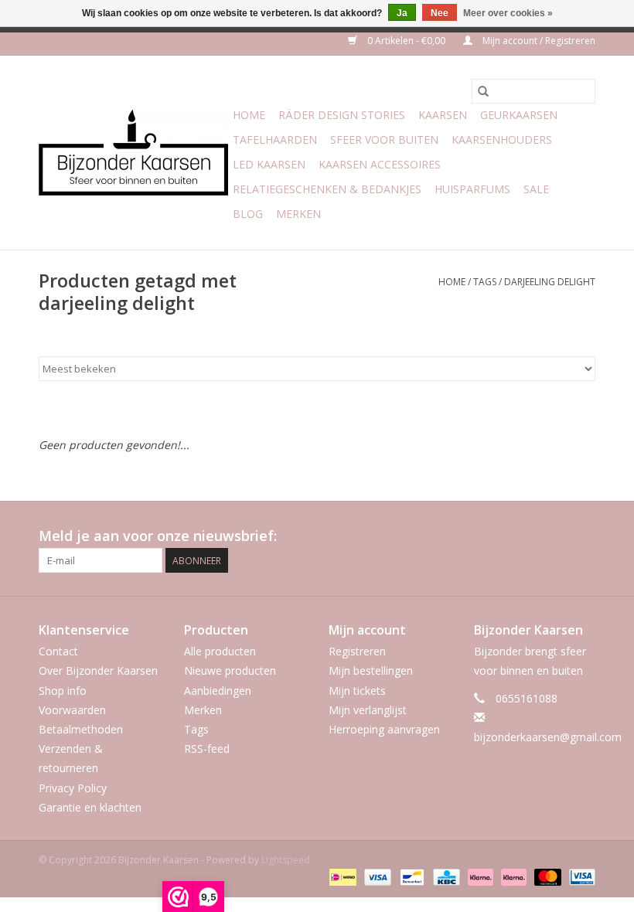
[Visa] (376, 876)
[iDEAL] (341, 876)
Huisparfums (472, 189)
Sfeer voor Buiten (384, 139)
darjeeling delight (549, 281)
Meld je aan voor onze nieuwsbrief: (158, 536)
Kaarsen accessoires (380, 164)
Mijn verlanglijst (368, 710)
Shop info (63, 690)
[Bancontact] (411, 876)
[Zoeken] (483, 91)
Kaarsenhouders (502, 139)
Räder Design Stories (341, 114)
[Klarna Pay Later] (512, 876)
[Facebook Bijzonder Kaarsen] (527, 536)
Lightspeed (285, 859)
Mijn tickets (357, 690)
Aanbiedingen (217, 690)
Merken (298, 213)
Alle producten (220, 651)
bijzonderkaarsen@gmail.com (548, 737)
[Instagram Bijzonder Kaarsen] (583, 536)
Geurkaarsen (518, 114)
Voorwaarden (72, 710)
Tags (484, 281)
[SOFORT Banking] (479, 876)
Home (249, 114)
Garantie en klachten (90, 807)
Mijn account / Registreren (537, 40)
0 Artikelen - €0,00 (406, 40)
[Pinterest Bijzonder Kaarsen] (555, 536)
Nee (439, 13)
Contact (58, 651)
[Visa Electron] (579, 876)
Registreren (357, 651)
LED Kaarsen (269, 164)
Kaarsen (442, 114)
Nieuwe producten (230, 670)
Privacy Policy (73, 788)
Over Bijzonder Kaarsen (98, 670)
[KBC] (445, 876)
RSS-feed (207, 748)
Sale (536, 189)
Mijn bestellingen (371, 670)
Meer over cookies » (508, 13)
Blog (248, 213)
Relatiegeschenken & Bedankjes (327, 189)
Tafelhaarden (275, 139)
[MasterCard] (546, 876)
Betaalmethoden (81, 729)
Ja (402, 13)
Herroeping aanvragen (384, 729)
